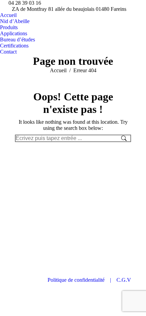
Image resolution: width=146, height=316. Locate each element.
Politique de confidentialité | (82, 280)
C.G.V (123, 280)
